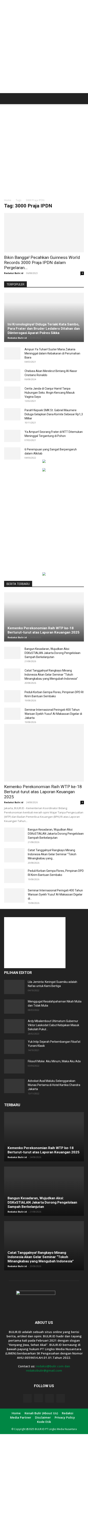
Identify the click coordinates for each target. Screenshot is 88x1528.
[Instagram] (38, 1398)
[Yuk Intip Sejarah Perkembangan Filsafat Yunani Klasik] (14, 1047)
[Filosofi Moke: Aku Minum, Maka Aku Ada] (14, 1066)
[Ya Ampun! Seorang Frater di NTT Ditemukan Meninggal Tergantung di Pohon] (12, 436)
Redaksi (67, 1413)
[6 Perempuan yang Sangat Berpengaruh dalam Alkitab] (12, 453)
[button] (7, 98)
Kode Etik (44, 1421)
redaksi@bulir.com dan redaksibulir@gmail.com (48, 1368)
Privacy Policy (65, 1417)
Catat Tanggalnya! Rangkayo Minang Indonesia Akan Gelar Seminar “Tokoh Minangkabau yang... (52, 854)
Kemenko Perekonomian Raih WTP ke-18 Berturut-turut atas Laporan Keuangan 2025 (43, 630)
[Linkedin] (49, 1398)
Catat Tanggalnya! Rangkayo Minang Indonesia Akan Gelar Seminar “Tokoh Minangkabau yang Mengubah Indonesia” (51, 674)
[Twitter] (60, 1398)
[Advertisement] (44, 48)
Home (7, 200)
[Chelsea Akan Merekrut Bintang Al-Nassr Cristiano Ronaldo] (12, 375)
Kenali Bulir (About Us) (41, 1413)
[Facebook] (27, 1398)
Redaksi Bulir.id (13, 273)
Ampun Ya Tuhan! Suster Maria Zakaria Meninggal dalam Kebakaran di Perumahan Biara (52, 353)
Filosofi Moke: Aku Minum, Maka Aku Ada (54, 1061)
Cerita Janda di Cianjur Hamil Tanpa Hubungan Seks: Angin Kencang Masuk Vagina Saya (50, 392)
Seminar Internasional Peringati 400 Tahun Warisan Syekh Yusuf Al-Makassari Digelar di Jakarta (53, 713)
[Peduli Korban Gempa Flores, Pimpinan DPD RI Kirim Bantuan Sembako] (12, 696)
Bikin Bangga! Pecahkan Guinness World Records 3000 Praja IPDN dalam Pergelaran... (42, 262)
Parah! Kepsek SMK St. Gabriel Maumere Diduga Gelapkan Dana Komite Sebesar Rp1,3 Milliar (54, 414)
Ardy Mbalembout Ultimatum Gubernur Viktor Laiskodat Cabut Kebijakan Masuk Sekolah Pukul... (53, 1025)
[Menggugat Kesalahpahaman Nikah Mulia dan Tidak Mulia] (14, 1006)
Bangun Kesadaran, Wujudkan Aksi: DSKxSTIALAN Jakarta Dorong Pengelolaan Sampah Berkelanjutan (52, 653)
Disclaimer (43, 1417)
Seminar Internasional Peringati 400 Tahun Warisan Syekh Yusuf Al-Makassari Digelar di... (55, 894)
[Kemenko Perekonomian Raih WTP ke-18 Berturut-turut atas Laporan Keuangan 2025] (44, 616)
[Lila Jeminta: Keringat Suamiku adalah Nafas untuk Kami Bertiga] (14, 987)
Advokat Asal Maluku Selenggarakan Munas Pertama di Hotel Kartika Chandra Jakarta (54, 1085)
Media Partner (20, 1417)
